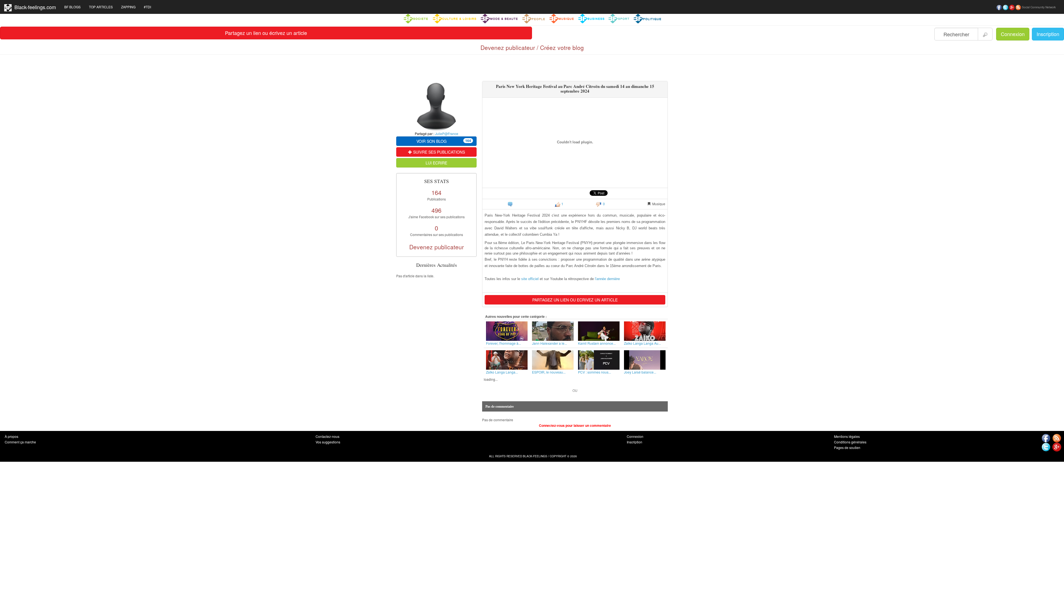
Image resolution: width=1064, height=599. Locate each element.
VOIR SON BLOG (443, 141)
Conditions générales (850, 442)
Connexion (1013, 33)
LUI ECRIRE (436, 163)
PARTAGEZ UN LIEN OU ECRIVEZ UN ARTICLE (575, 300)
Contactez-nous (327, 436)
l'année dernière (607, 279)
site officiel (530, 279)
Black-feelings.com (34, 7)
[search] (985, 34)
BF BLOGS (72, 6)
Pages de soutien (847, 447)
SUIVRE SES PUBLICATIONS (438, 152)
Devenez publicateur (436, 247)
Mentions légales (847, 436)
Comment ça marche (20, 442)
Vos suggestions (328, 442)
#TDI (147, 6)
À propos (11, 436)
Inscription (1048, 33)
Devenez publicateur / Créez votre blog (532, 47)
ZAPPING (128, 6)
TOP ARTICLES (101, 6)
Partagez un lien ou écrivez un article (266, 32)
